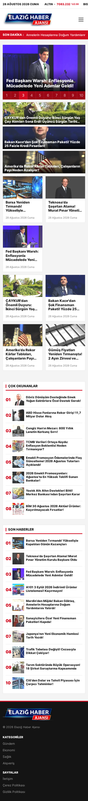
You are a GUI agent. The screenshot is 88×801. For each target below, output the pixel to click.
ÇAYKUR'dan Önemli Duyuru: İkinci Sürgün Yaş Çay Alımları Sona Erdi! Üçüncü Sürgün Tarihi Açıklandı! (42, 120)
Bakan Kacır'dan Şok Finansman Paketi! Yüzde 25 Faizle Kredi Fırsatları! (42, 144)
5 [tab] (40, 95)
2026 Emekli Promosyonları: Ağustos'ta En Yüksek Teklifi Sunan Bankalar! (52, 477)
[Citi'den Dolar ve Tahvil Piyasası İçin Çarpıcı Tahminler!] (18, 683)
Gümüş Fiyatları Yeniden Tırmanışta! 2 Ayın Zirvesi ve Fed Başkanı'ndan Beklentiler (65, 354)
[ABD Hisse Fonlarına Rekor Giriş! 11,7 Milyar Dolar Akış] (18, 415)
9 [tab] (73, 95)
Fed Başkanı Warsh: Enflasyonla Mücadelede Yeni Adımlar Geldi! (22, 255)
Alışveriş (8, 763)
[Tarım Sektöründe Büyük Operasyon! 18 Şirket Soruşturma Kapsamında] (18, 667)
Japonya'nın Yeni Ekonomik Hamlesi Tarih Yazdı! (52, 635)
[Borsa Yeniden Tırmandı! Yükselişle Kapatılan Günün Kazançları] (22, 187)
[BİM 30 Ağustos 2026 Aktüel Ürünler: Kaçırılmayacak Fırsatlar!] (18, 509)
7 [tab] (57, 95)
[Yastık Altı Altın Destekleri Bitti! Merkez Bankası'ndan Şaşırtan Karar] (18, 493)
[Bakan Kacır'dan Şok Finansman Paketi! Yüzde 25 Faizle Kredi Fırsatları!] (65, 286)
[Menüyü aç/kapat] (81, 19)
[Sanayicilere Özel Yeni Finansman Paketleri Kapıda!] (18, 621)
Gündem (9, 743)
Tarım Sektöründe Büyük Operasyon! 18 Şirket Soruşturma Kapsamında (53, 666)
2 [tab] (15, 95)
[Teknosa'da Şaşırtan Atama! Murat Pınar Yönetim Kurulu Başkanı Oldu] (65, 187)
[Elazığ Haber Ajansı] (28, 19)
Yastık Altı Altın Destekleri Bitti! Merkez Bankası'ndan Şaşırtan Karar (53, 492)
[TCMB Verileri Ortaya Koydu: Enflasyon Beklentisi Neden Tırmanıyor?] (18, 446)
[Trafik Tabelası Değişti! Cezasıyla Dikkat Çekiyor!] (18, 652)
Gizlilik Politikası (14, 792)
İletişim (8, 779)
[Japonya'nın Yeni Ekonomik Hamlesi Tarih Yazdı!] (18, 636)
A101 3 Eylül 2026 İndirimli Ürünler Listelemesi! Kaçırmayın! (42, 83)
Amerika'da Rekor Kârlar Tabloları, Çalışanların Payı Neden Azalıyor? (42, 168)
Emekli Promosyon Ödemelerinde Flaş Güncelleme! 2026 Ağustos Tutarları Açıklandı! (54, 461)
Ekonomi (9, 750)
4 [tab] (31, 95)
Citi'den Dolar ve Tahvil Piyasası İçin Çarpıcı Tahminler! (53, 682)
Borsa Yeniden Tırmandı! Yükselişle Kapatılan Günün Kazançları (20, 206)
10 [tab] (81, 95)
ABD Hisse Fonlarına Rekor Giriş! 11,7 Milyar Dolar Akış (53, 414)
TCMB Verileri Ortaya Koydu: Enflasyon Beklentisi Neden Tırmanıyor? (47, 445)
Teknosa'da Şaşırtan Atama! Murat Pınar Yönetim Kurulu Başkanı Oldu (65, 206)
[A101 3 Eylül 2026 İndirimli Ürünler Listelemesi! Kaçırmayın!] (18, 589)
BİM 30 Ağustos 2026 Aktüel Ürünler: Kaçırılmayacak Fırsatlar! (53, 508)
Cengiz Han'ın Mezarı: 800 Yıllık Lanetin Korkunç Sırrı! (49, 430)
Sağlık (7, 756)
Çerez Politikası (14, 785)
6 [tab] (48, 95)
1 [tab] (6, 95)
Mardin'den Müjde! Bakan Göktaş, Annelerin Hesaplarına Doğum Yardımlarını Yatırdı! (50, 604)
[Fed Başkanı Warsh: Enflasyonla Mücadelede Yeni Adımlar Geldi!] (22, 237)
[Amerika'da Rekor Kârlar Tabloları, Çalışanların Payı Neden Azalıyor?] (22, 335)
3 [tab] (23, 95)
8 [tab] (65, 95)
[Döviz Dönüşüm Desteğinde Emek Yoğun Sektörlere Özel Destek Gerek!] (18, 399)
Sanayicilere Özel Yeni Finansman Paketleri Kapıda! (51, 620)
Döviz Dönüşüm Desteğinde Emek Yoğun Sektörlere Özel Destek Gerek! (53, 399)
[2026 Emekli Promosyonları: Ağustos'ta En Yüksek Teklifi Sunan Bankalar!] (18, 477)
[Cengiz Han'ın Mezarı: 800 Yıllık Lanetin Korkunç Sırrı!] (18, 431)
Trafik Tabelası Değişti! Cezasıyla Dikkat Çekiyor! (51, 651)
